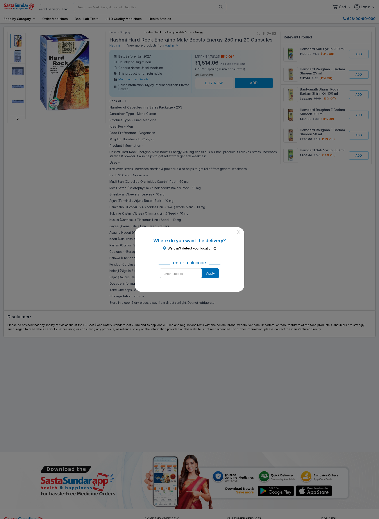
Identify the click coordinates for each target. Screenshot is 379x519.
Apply (210, 273)
